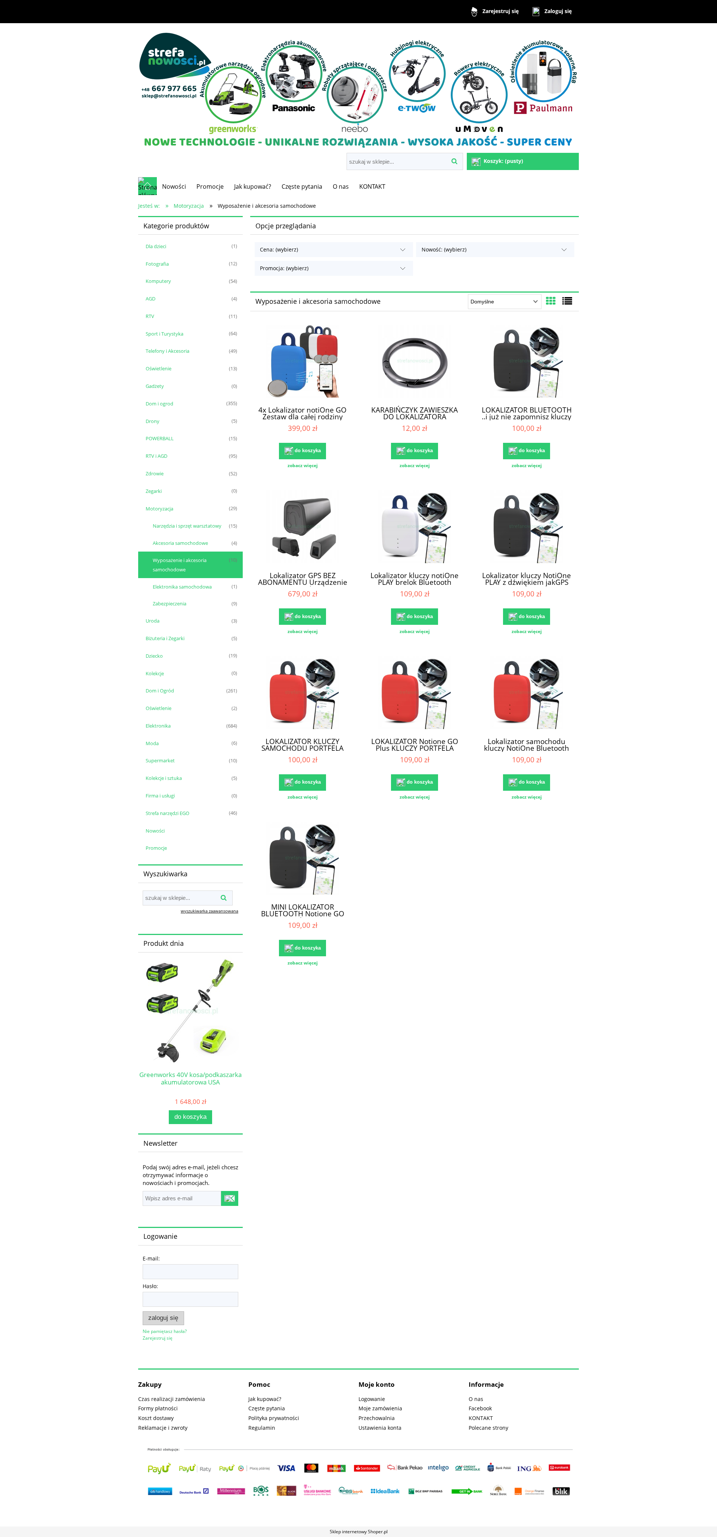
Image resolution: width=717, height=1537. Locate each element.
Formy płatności (158, 1408)
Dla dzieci (156, 246)
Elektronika (158, 725)
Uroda (152, 620)
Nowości (155, 830)
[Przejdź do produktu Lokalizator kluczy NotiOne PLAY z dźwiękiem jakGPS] (526, 527)
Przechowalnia (376, 1418)
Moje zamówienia (380, 1408)
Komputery (158, 281)
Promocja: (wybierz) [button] (284, 268)
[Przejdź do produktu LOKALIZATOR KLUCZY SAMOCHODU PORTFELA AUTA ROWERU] (302, 693)
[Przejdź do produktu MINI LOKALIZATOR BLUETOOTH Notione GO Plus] (302, 859)
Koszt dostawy (156, 1418)
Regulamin (261, 1427)
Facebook (480, 1408)
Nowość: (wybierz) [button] (444, 249)
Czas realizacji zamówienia (171, 1398)
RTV (150, 316)
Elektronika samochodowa (182, 586)
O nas (476, 1398)
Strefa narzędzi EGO (167, 813)
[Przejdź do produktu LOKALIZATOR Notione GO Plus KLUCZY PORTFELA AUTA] (414, 693)
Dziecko (154, 655)
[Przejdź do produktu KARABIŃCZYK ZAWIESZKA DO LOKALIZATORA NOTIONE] (414, 362)
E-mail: (151, 1258)
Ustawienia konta (379, 1427)
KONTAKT (481, 1418)
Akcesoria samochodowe (180, 543)
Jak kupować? (264, 1398)
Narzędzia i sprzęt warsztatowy (187, 525)
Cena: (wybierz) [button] (279, 249)
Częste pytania (266, 1408)
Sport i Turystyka (164, 333)
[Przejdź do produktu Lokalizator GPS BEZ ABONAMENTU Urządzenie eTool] (302, 527)
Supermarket (160, 760)
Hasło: (150, 1286)
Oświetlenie (158, 368)
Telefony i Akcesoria (167, 351)
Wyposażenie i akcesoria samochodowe (180, 565)
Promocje (156, 848)
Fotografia (157, 263)
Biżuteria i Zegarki (165, 638)
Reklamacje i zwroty (162, 1427)
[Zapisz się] (229, 1198)
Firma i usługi (160, 795)
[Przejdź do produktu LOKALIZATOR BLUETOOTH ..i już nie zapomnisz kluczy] (526, 362)
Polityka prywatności (273, 1418)
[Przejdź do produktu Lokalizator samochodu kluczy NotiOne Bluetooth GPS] (526, 693)
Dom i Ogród (160, 690)
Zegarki (154, 491)
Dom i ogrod (159, 403)
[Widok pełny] (567, 301)
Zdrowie (155, 473)
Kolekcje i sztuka (164, 778)
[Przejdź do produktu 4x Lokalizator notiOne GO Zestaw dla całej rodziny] (302, 362)
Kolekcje (155, 673)
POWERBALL (160, 438)
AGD (150, 298)
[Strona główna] (358, 89)
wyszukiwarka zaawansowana (209, 911)
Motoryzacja (159, 508)
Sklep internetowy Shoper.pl (359, 1531)
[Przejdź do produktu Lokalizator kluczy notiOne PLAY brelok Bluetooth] (414, 527)
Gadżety (155, 386)
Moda (152, 743)
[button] (302, 465)
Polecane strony (488, 1427)
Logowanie (371, 1398)
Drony (152, 421)
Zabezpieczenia (169, 603)
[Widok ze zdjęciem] (551, 301)
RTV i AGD (156, 456)
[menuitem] (174, 186)
